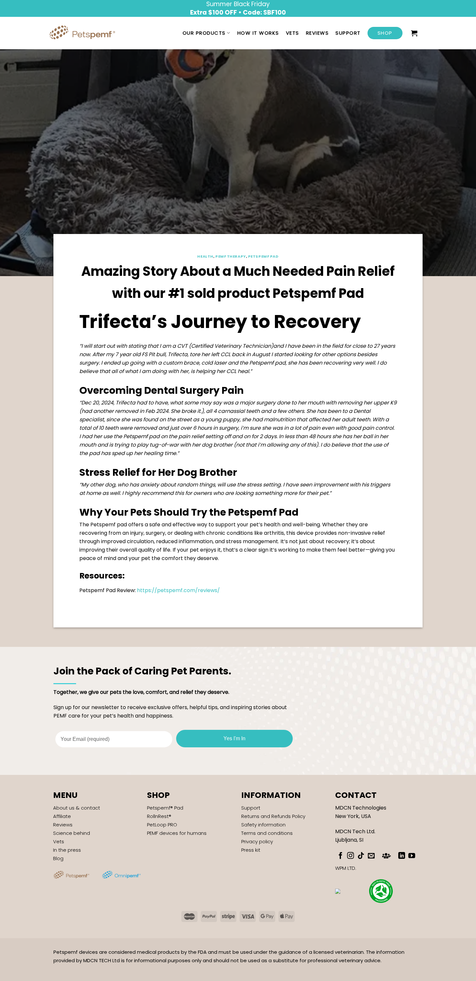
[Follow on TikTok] (360, 856)
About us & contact (76, 807)
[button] (414, 33)
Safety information (263, 824)
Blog (58, 858)
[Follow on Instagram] (350, 856)
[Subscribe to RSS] (386, 855)
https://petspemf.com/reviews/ (178, 590)
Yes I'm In (234, 738)
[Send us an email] (371, 856)
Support (348, 32)
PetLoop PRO (162, 824)
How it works (258, 32)
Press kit (250, 850)
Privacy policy (257, 841)
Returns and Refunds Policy (273, 816)
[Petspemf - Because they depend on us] (84, 33)
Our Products (204, 32)
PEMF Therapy (230, 256)
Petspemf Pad (263, 256)
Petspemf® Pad (165, 807)
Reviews (317, 32)
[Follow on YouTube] (411, 856)
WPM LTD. (345, 868)
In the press (67, 850)
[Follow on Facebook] (340, 856)
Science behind (71, 833)
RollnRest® (159, 816)
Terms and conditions (267, 833)
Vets (292, 32)
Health (205, 256)
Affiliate (62, 816)
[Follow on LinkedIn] (401, 856)
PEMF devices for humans (177, 833)
